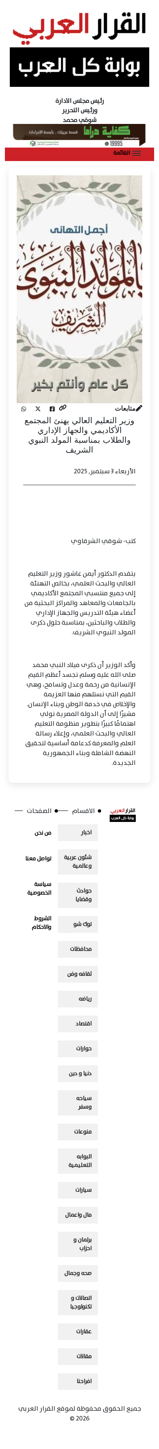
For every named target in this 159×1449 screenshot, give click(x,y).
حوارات (84, 1048)
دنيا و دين (80, 1073)
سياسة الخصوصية (39, 888)
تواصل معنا (38, 858)
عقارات (84, 1331)
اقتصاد (84, 1023)
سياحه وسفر (84, 1102)
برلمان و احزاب (82, 1244)
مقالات (84, 1356)
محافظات (81, 949)
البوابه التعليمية (80, 1161)
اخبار (86, 832)
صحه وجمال (78, 1273)
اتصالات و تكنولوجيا (81, 1302)
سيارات (83, 1190)
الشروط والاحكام (41, 923)
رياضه (85, 998)
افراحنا (84, 1381)
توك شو (82, 924)
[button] (127, 153)
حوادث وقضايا (83, 895)
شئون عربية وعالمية (78, 861)
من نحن (43, 832)
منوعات (83, 1131)
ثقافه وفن (79, 974)
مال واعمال (78, 1214)
